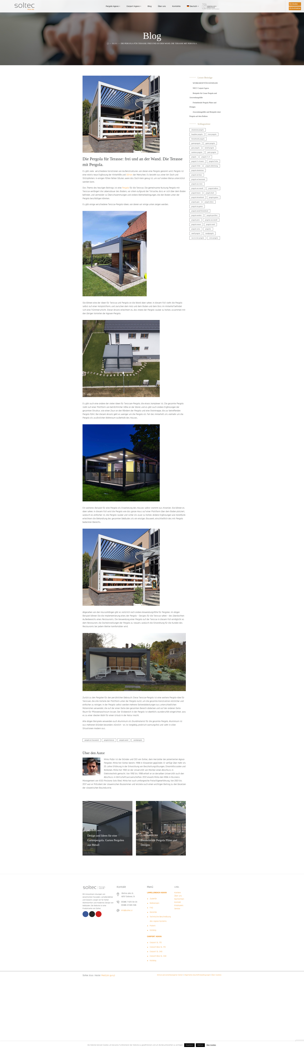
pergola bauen (196, 193)
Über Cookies (216, 975)
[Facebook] (85, 914)
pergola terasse (109, 740)
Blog (114, 43)
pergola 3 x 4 (206, 157)
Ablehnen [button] (200, 1045)
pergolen (208, 229)
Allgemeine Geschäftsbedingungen (197, 975)
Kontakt (177, 902)
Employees (178, 905)
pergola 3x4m (195, 166)
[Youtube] (99, 914)
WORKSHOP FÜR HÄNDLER (205, 83)
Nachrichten (179, 899)
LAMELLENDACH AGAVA (157, 892)
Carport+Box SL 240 (158, 956)
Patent (152, 925)
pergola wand (123, 740)
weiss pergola (213, 238)
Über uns (178, 895)
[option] (107, 828)
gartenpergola (195, 143)
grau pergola (195, 148)
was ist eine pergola (197, 238)
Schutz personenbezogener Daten (170, 975)
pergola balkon (213, 188)
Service (177, 908)
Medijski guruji (108, 975)
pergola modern (196, 215)
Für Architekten (294, 8)
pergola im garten (197, 206)
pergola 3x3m (213, 161)
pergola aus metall (197, 188)
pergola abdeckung (212, 166)
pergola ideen (209, 202)
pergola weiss (195, 229)
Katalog (153, 930)
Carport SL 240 (156, 951)
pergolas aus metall (211, 220)
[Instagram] (92, 914)
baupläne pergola (197, 134)
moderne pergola (196, 152)
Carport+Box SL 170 (158, 947)
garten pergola (210, 143)
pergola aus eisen (196, 184)
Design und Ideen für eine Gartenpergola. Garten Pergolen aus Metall (105, 840)
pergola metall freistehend (199, 211)
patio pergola (211, 152)
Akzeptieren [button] (189, 1045)
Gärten (129, 174)
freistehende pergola (197, 139)
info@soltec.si (126, 910)
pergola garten (213, 197)
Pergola (125, 187)
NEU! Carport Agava (201, 88)
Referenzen (154, 903)
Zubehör (153, 898)
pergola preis (195, 220)
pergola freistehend (197, 197)
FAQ (151, 907)
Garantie (153, 912)
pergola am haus (196, 175)
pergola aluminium (197, 170)
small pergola (195, 233)
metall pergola (209, 148)
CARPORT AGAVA (154, 936)
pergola (193, 157)
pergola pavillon (212, 215)
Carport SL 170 (156, 942)
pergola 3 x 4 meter (197, 161)
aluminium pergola (197, 130)
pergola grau (195, 202)
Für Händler (293, 4)
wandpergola (137, 740)
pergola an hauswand (92, 740)
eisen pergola (212, 134)
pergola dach (210, 193)
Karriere (177, 892)
